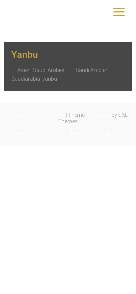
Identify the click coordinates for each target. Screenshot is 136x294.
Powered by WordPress (36, 115)
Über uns (115, 133)
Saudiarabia (25, 79)
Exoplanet (98, 115)
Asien (24, 70)
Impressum (83, 133)
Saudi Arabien (49, 70)
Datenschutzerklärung (37, 133)
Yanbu (24, 54)
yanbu (49, 79)
